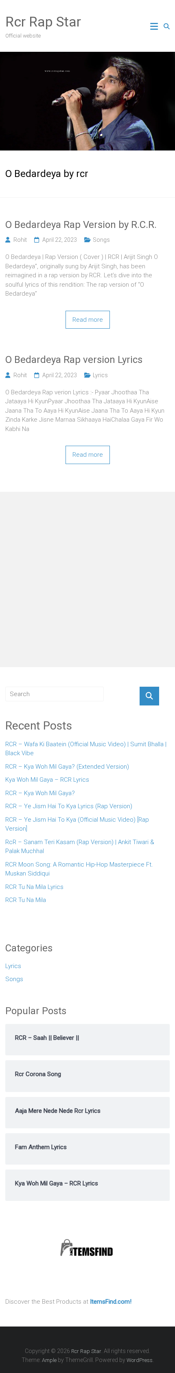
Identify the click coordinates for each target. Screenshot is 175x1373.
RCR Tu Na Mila (25, 900)
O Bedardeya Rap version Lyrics (73, 359)
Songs (101, 240)
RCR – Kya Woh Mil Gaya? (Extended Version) (67, 766)
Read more (87, 319)
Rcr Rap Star (43, 21)
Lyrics (100, 375)
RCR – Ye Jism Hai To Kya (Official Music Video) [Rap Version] (77, 824)
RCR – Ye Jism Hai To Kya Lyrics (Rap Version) (68, 806)
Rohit (20, 240)
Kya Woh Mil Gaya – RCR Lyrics (47, 779)
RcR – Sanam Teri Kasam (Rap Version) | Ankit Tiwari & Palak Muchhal (79, 846)
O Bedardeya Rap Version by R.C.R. (81, 224)
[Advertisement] (87, 579)
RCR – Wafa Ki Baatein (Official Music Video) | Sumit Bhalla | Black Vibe (85, 749)
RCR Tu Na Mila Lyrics (34, 887)
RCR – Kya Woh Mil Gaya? (40, 793)
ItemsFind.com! (110, 1301)
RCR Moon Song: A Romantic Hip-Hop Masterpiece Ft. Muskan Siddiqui (79, 869)
